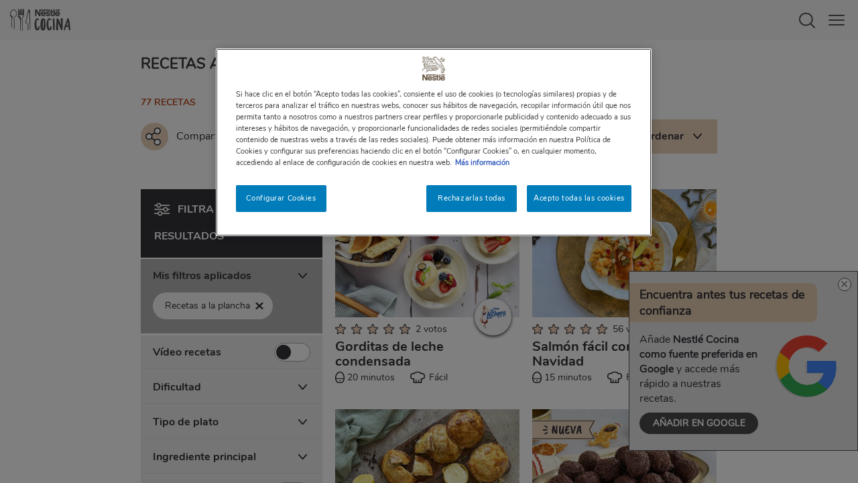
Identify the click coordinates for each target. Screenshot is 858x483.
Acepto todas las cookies (579, 198)
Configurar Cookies (281, 198)
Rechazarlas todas (471, 198)
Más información (482, 162)
